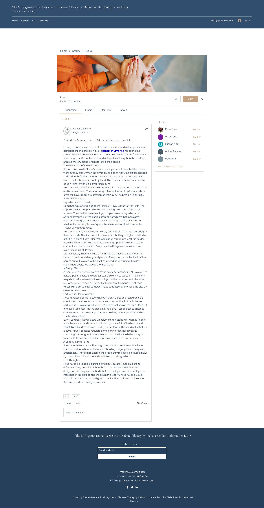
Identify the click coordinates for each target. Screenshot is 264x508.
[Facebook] (127, 487)
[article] (106, 273)
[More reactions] (76, 396)
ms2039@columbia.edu (222, 20)
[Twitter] (132, 487)
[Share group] (202, 99)
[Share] (146, 129)
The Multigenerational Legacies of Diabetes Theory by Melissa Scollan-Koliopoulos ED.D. (70, 7)
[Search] (176, 99)
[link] (70, 109)
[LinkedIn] (136, 487)
